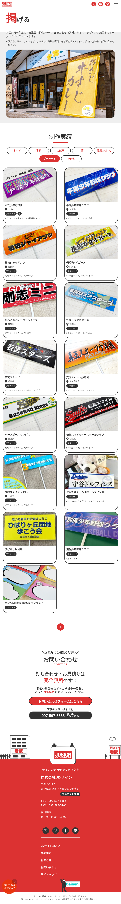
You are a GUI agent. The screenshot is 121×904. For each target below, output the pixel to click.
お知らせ (46, 860)
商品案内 (46, 853)
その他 (71, 158)
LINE (100, 4)
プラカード (49, 158)
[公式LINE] (75, 828)
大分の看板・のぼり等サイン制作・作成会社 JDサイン (61, 896)
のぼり (60, 150)
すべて (17, 150)
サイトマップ (49, 874)
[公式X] (45, 828)
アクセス (107, 4)
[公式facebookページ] (65, 828)
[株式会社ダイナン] (72, 882)
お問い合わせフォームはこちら (60, 701)
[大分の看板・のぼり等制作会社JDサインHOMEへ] (7, 2)
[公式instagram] (55, 828)
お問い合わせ (49, 867)
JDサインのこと (50, 846)
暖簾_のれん (104, 150)
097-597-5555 (93, 4)
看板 (38, 150)
